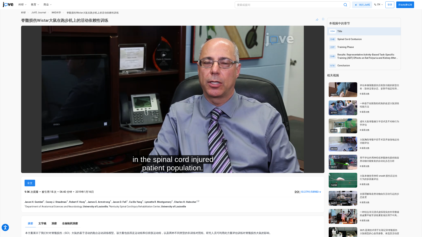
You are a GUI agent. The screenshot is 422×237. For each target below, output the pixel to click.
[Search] (345, 4)
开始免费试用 (405, 4)
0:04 (332, 31)
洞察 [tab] (54, 223)
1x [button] (304, 168)
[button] (319, 30)
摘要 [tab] (30, 223)
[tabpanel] (172, 233)
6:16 (332, 66)
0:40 (332, 39)
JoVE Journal (38, 12)
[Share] (317, 19)
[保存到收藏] (323, 19)
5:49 (332, 56)
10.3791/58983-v (311, 191)
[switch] (286, 168)
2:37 (332, 47)
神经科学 (56, 12)
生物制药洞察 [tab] (70, 223)
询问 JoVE (364, 4)
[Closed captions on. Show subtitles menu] (311, 168)
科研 (23, 12)
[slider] (154, 168)
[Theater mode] (319, 168)
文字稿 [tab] (42, 223)
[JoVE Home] (8, 4)
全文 (29, 183)
